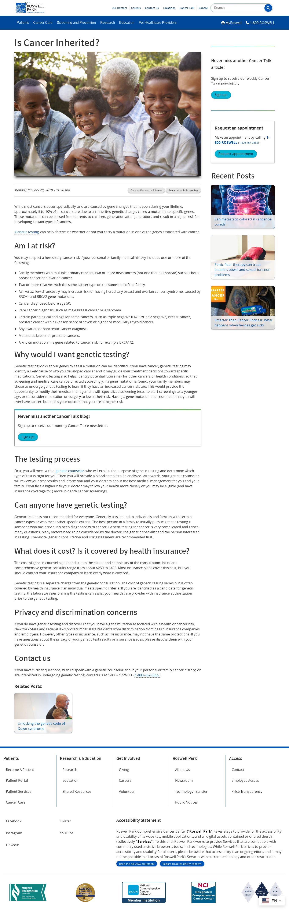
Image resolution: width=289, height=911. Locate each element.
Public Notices (186, 802)
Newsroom (184, 780)
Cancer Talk (187, 8)
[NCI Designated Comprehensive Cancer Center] (203, 901)
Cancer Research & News (146, 190)
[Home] (30, 11)
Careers (136, 8)
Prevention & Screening (183, 190)
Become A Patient (20, 769)
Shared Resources (76, 791)
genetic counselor (70, 470)
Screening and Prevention (76, 22)
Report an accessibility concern (181, 863)
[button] (268, 8)
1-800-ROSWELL (262, 22)
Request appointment (235, 153)
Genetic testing (27, 232)
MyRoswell (234, 22)
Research (107, 22)
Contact (238, 769)
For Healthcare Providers (157, 22)
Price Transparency (247, 791)
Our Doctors (119, 8)
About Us (182, 769)
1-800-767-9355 (147, 675)
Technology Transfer (191, 791)
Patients (23, 22)
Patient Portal (17, 780)
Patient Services (18, 791)
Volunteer (127, 791)
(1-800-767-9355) (248, 142)
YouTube (67, 833)
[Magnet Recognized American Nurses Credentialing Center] (28, 901)
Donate (203, 8)
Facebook (13, 821)
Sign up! (221, 94)
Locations (169, 8)
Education (126, 22)
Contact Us (152, 8)
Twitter (65, 821)
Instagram (14, 833)
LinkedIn (12, 845)
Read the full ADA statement (137, 863)
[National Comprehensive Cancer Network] (143, 901)
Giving (124, 769)
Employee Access (245, 780)
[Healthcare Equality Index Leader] (85, 901)
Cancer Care (42, 22)
